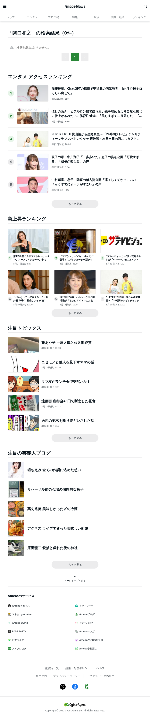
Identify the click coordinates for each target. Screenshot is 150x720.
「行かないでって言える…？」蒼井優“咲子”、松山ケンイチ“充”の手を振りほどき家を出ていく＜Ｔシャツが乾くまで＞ (30, 302)
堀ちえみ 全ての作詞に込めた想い (54, 469)
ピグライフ (18, 640)
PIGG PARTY (19, 631)
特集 (75, 17)
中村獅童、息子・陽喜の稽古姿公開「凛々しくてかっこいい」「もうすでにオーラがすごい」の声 (95, 182)
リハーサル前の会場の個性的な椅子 (55, 489)
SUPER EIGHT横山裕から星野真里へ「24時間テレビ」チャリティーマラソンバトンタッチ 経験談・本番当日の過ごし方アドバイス (96, 138)
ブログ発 (53, 17)
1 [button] (75, 57)
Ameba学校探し (88, 648)
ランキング (139, 17)
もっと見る (75, 204)
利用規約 (41, 676)
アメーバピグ (86, 622)
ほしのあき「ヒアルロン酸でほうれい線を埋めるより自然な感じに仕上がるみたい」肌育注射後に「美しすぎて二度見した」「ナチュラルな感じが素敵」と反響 (97, 115)
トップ (11, 17)
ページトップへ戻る (75, 580)
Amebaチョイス (21, 605)
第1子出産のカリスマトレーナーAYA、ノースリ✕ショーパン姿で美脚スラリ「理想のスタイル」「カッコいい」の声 (31, 261)
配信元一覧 (52, 668)
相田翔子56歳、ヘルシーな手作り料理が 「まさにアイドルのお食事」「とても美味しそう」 (77, 300)
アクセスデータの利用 (100, 676)
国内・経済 (118, 17)
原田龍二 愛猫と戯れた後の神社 (52, 547)
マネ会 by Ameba (21, 614)
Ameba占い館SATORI (91, 640)
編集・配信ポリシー (77, 668)
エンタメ (32, 17)
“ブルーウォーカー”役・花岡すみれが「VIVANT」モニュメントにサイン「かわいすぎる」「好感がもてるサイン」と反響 (123, 261)
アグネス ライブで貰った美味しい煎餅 (57, 528)
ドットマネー (86, 605)
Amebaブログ (87, 614)
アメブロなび (19, 648)
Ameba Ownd (20, 622)
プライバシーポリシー (66, 676)
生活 (96, 17)
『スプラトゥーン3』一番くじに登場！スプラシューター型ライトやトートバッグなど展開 (77, 259)
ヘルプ (100, 668)
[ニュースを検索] (145, 6)
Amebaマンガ (87, 631)
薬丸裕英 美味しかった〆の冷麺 (52, 508)
